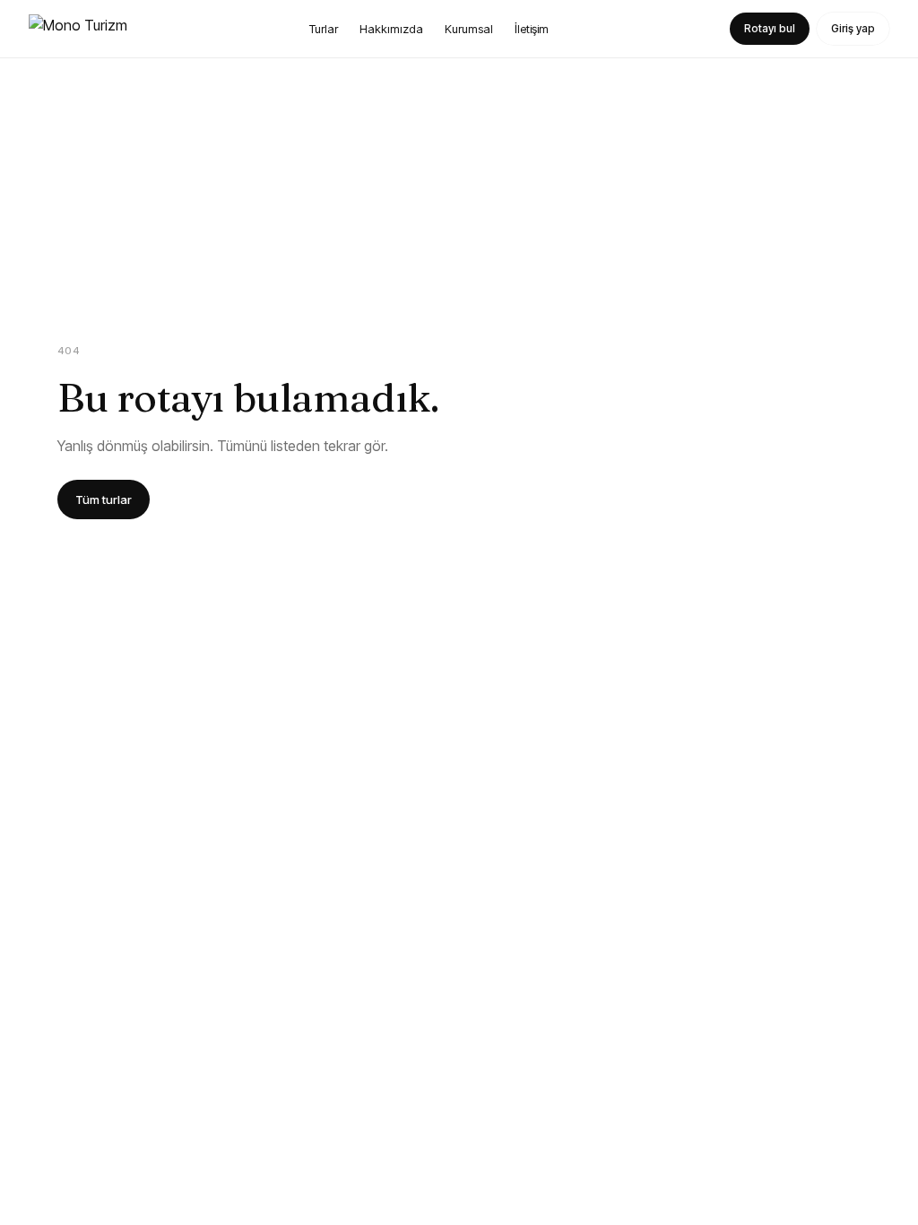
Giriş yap (853, 28)
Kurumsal (469, 29)
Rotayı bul (769, 28)
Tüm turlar (103, 499)
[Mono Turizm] (78, 28)
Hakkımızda (391, 29)
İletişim (532, 29)
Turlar (323, 29)
